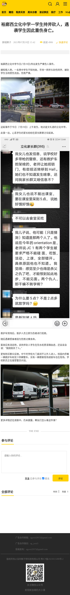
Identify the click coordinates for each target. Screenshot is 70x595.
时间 (55, 492)
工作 (60, 12)
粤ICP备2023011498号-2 (52, 559)
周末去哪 (32, 12)
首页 (4, 12)
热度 (64, 492)
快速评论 (63, 42)
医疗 (53, 12)
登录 (27, 478)
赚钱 (11, 12)
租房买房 (20, 12)
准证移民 (44, 12)
